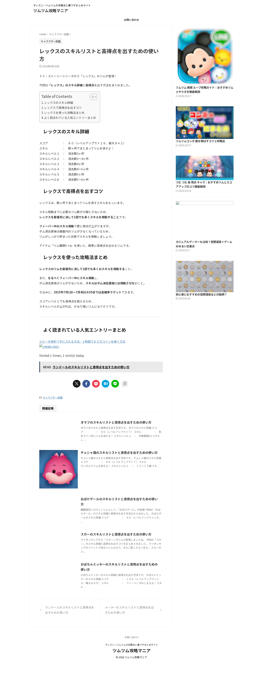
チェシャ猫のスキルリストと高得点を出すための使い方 (119, 452)
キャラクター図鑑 (53, 397)
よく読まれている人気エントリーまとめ (70, 117)
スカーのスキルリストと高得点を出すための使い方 (116, 534)
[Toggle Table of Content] (91, 97)
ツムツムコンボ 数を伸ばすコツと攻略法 (200, 141)
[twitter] (76, 384)
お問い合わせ (131, 20)
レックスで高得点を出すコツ (63, 107)
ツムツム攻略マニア (50, 10)
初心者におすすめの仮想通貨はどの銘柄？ (201, 294)
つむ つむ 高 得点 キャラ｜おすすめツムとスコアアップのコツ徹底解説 (204, 184)
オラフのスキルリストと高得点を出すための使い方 (116, 422)
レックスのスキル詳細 (58, 102)
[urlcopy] (125, 384)
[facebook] (86, 384)
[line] (115, 384)
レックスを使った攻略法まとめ (64, 112)
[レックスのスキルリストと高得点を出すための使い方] (105, 384)
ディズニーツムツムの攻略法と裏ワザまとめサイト (131, 644)
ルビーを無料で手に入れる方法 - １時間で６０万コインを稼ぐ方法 (82, 341)
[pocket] (96, 384)
